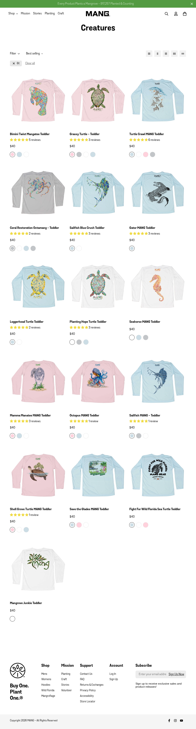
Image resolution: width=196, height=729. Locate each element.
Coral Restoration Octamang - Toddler (34, 228)
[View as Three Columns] (166, 53)
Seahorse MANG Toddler (144, 321)
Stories (37, 13)
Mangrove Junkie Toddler (26, 603)
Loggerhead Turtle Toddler (26, 321)
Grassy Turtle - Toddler (85, 134)
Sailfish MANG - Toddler (144, 415)
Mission (25, 13)
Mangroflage (48, 696)
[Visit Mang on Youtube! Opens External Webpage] (181, 720)
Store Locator (87, 701)
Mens (44, 674)
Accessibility (87, 696)
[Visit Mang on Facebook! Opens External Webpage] (169, 720)
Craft (61, 13)
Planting (50, 13)
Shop (11, 13)
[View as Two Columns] (157, 53)
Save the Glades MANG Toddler (89, 509)
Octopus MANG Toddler (84, 415)
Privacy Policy (88, 690)
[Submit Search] (167, 14)
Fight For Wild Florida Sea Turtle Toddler (154, 509)
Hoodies (45, 685)
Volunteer (66, 690)
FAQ (82, 679)
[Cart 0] (184, 13)
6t (18, 63)
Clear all (30, 63)
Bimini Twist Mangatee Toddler (30, 134)
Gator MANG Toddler (142, 228)
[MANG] (98, 13)
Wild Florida (47, 690)
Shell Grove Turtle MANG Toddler (31, 509)
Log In (112, 674)
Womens (46, 679)
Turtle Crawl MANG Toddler (146, 134)
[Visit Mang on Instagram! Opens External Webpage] (175, 720)
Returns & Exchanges (91, 685)
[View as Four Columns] (174, 53)
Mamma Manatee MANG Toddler (30, 415)
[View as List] (149, 53)
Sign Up (113, 679)
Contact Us (86, 674)
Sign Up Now (176, 674)
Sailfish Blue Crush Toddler (87, 228)
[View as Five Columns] (183, 53)
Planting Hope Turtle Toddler (88, 321)
